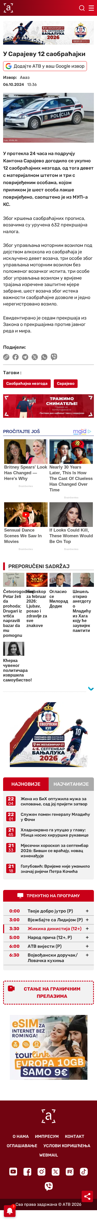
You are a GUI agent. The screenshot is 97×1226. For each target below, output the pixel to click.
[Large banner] (48, 32)
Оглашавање (22, 1145)
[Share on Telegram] (25, 357)
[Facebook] (27, 1172)
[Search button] (82, 8)
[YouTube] (13, 1171)
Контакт (74, 1136)
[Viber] (48, 1186)
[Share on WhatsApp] (44, 357)
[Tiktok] (84, 1172)
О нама (21, 1136)
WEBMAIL (48, 1155)
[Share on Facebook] (15, 357)
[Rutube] (70, 1172)
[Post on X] (35, 357)
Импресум (47, 1136)
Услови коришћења (66, 1145)
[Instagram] (42, 1172)
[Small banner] (48, 734)
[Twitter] (55, 1172)
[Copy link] (6, 357)
